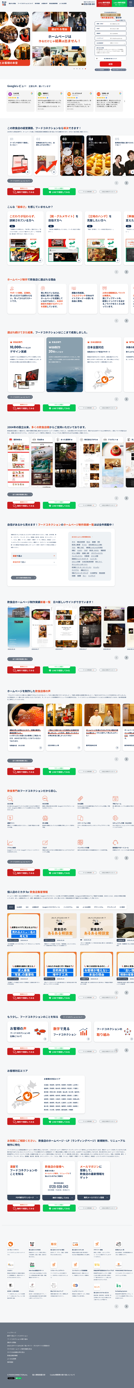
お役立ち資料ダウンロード (118, 69)
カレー (84, 576)
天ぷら (88, 542)
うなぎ (86, 550)
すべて (73, 542)
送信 (111, 64)
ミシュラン (96, 567)
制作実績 (37, 3)
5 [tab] (86, 69)
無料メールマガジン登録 (94, 1197)
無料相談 (10, 1362)
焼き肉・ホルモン (94, 550)
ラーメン (84, 545)
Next (126, 183)
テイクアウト (75, 570)
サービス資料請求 (100, 69)
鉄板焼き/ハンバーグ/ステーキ (80, 559)
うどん (73, 547)
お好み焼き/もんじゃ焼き (95, 545)
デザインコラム (13, 940)
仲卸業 (73, 576)
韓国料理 (103, 550)
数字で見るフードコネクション (17, 1336)
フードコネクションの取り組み (17, 1339)
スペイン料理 (94, 556)
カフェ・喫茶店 (76, 553)
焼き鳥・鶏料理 (76, 545)
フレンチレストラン (77, 556)
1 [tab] (74, 69)
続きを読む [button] (11, 109)
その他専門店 (93, 573)
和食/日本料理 (81, 542)
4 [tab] (83, 69)
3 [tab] (80, 69)
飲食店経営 (102, 573)
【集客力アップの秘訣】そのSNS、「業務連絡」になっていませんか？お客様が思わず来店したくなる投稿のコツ (60, 944)
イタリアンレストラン (97, 553)
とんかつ (79, 550)
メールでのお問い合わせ (104, 3)
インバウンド (91, 576)
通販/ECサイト (85, 570)
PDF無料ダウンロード (25, 1197)
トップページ (11, 1332)
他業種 (79, 576)
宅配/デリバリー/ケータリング (80, 573)
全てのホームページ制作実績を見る (81, 537)
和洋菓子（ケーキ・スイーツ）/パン (81, 567)
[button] (5, 101)
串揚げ (73, 550)
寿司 (99, 542)
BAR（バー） (98, 561)
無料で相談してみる (25, 190)
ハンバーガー (93, 559)
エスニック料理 (76, 561)
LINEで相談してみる (61, 190)
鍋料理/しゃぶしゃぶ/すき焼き (94, 547)
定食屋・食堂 (85, 553)
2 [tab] (77, 69)
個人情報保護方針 (38, 1375)
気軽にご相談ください (119, 3)
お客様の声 (44, 3)
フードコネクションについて (25, 3)
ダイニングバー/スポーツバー (80, 564)
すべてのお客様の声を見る (16, 1352)
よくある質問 (62, 3)
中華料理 (86, 556)
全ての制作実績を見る (20, 494)
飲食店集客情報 (53, 3)
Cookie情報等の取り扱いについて (62, 1375)
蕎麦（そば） (80, 547)
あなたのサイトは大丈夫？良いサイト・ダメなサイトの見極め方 (28, 1346)
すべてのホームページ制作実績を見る (19, 1349)
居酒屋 (94, 542)
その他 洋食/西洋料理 (87, 561)
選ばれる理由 (12, 3)
